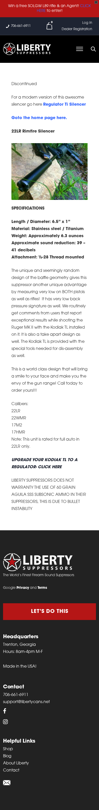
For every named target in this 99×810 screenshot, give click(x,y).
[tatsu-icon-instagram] (5, 721)
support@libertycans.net (26, 702)
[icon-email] (6, 783)
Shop (8, 749)
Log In (87, 23)
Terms (42, 588)
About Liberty (16, 763)
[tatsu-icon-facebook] (4, 711)
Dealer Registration (77, 29)
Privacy (22, 588)
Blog (7, 756)
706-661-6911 (21, 26)
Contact (11, 770)
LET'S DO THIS (49, 611)
